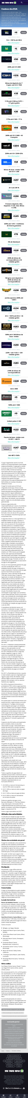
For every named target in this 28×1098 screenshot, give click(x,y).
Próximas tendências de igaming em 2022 (14, 1033)
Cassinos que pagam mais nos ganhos (14, 1035)
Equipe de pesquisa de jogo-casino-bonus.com (14, 1016)
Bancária (9, 1063)
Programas (18, 1063)
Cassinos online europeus (14, 1040)
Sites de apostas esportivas (14, 1058)
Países (8, 1050)
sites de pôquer (8, 1061)
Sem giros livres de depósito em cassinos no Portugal (14, 1045)
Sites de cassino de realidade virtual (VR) (14, 1031)
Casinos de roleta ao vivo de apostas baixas (14, 1025)
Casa (2, 1050)
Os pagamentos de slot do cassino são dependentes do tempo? (14, 1038)
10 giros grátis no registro (14, 1027)
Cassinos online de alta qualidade (14, 1042)
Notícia (18, 1066)
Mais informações (14, 43)
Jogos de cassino (20, 1061)
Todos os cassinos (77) (14, 1055)
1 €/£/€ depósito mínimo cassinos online (14, 1029)
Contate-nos (10, 1066)
